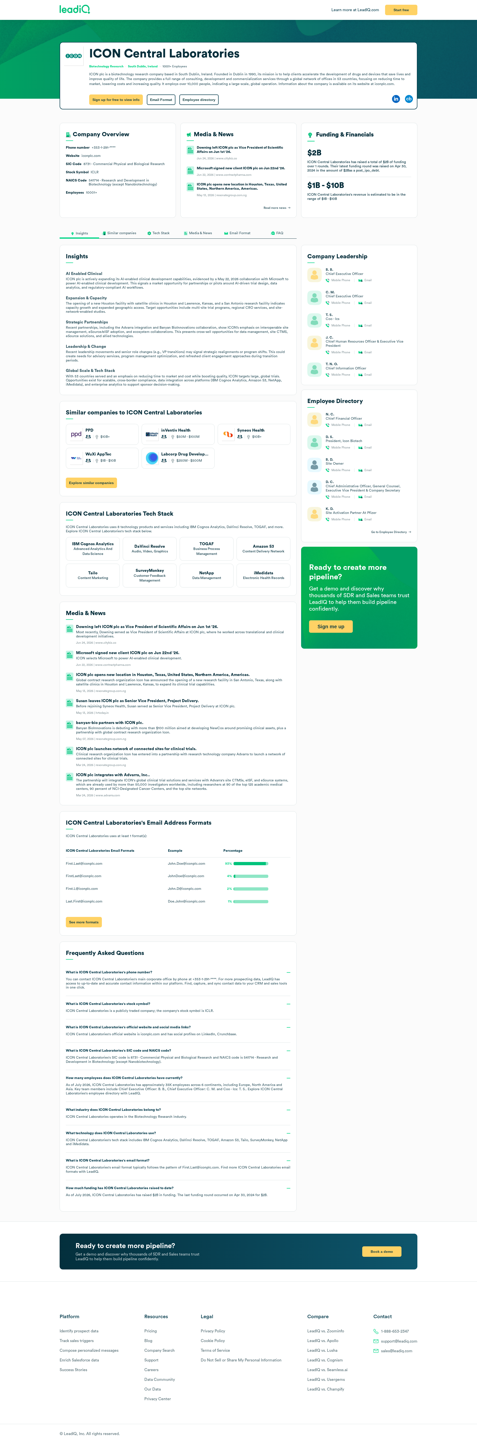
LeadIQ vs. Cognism (325, 1360)
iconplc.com (150, 1034)
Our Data (152, 1389)
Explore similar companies (91, 483)
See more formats (84, 922)
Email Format (161, 100)
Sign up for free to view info (116, 100)
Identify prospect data (79, 1331)
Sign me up (331, 626)
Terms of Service (215, 1351)
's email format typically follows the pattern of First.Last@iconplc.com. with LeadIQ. (178, 1166)
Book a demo (382, 1252)
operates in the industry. (126, 1113)
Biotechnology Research (153, 1117)
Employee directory (199, 100)
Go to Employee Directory (389, 532)
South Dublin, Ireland (143, 66)
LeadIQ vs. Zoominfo (325, 1331)
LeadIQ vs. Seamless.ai (327, 1370)
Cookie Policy (213, 1341)
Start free (401, 10)
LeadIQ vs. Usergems (326, 1380)
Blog (148, 1341)
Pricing (150, 1331)
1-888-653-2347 (395, 1331)
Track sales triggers (77, 1341)
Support (151, 1360)
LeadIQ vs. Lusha (322, 1351)
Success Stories (73, 1370)
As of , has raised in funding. (167, 1191)
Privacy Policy (213, 1331)
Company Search (159, 1351)
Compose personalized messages (89, 1351)
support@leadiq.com (399, 1341)
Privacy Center (157, 1399)
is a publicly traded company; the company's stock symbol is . (140, 1007)
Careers (151, 1370)
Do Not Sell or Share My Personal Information (241, 1360)
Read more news (275, 207)
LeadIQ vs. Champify (325, 1389)
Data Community (159, 1380)
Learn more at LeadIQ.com (355, 10)
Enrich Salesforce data (79, 1360)
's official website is (151, 1031)
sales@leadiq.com (396, 1351)
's (172, 1056)
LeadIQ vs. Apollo (322, 1341)
